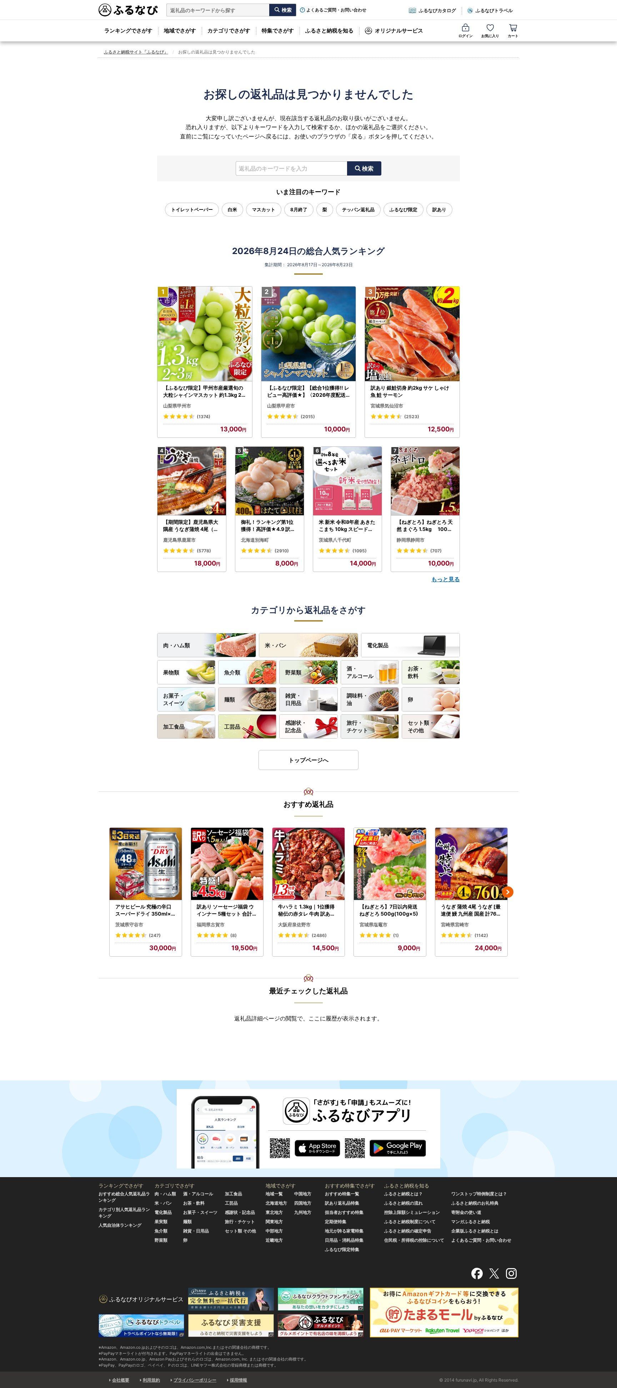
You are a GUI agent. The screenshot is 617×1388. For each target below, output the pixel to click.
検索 (367, 168)
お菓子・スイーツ (174, 699)
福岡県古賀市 (211, 924)
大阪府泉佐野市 (294, 924)
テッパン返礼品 (358, 209)
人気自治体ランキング (120, 1225)
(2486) (319, 935)
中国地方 (302, 1193)
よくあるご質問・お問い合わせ (336, 10)
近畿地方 (274, 1240)
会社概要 (120, 1380)
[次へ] (507, 892)
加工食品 (174, 726)
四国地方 (302, 1203)
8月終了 (298, 209)
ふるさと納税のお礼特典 (474, 1203)
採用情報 (238, 1380)
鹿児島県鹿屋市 (179, 540)
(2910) (282, 550)
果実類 (161, 1221)
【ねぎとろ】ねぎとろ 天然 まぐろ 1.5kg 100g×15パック (425, 525)
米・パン (275, 645)
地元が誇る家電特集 (344, 1231)
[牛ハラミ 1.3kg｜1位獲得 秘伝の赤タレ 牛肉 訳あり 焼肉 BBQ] (308, 864)
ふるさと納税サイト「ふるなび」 (136, 52)
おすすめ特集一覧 (342, 1193)
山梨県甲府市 (281, 406)
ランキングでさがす (128, 30)
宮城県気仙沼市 (387, 406)
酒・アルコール (360, 672)
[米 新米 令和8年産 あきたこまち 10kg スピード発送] (347, 481)
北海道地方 (276, 1203)
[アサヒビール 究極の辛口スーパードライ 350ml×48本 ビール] (146, 864)
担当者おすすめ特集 (344, 1212)
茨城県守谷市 (129, 924)
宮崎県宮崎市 (455, 924)
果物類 (171, 672)
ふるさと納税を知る (329, 30)
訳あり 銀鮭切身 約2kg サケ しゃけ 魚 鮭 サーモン (410, 391)
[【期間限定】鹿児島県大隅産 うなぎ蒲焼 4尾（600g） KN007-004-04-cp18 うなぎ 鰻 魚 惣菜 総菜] (191, 481)
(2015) (308, 416)
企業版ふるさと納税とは (474, 1231)
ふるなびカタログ (437, 10)
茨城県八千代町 (335, 540)
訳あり (439, 209)
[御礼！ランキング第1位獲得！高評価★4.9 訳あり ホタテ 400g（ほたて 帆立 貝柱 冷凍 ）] (269, 481)
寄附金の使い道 (466, 1212)
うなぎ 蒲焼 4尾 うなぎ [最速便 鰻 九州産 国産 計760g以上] (471, 910)
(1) (396, 935)
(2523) (411, 416)
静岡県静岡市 (411, 540)
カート (513, 36)
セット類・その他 (421, 726)
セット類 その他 (240, 1231)
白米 (232, 209)
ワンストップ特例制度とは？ (479, 1193)
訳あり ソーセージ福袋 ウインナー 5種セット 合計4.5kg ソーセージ (227, 910)
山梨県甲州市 (177, 406)
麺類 (229, 699)
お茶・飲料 (416, 672)
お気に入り (490, 36)
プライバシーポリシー (195, 1380)
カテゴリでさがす (228, 30)
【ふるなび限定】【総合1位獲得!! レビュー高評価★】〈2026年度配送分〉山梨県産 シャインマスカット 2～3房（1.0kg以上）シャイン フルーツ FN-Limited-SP (308, 391)
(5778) (204, 550)
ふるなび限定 (403, 209)
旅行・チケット (357, 726)
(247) (155, 935)
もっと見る (445, 579)
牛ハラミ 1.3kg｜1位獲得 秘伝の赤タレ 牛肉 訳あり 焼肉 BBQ (306, 910)
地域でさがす (180, 30)
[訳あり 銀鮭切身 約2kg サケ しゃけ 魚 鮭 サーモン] (412, 334)
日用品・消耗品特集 (344, 1240)
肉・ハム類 (176, 645)
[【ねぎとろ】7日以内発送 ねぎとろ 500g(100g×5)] (390, 864)
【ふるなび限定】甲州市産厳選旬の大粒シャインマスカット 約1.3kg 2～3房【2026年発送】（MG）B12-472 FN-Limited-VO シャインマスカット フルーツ (204, 391)
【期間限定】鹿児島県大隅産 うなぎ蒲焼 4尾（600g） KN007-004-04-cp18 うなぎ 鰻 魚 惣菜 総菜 (191, 525)
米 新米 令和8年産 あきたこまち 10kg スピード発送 (347, 525)
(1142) (481, 935)
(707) (436, 550)
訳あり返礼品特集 (342, 1203)
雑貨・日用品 (293, 699)
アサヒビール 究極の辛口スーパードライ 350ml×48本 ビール (144, 910)
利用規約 (151, 1380)
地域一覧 (274, 1193)
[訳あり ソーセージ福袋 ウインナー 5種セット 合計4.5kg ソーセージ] (227, 864)
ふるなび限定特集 (342, 1249)
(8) (233, 935)
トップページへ (308, 760)
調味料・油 (357, 699)
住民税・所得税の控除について (414, 1240)
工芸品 (232, 726)
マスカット (263, 209)
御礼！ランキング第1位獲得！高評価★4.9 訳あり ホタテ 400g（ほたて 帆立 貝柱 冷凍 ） (269, 525)
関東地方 (274, 1221)
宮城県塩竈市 (373, 924)
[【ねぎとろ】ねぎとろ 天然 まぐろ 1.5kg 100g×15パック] (425, 481)
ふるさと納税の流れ (403, 1203)
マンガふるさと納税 (470, 1221)
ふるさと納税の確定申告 (407, 1231)
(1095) (359, 550)
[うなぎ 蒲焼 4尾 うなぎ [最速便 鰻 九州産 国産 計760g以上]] (471, 864)
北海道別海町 (255, 540)
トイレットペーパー (192, 209)
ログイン (465, 36)
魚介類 (232, 672)
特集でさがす (278, 30)
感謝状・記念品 (296, 726)
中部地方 (274, 1231)
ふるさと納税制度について (410, 1221)
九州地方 (302, 1212)
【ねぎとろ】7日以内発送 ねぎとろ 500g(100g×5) (389, 910)
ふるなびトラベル (494, 10)
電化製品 (377, 645)
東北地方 (274, 1212)
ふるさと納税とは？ (403, 1193)
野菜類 (293, 672)
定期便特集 (335, 1221)
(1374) (203, 416)
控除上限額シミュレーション (412, 1212)
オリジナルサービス (399, 30)
